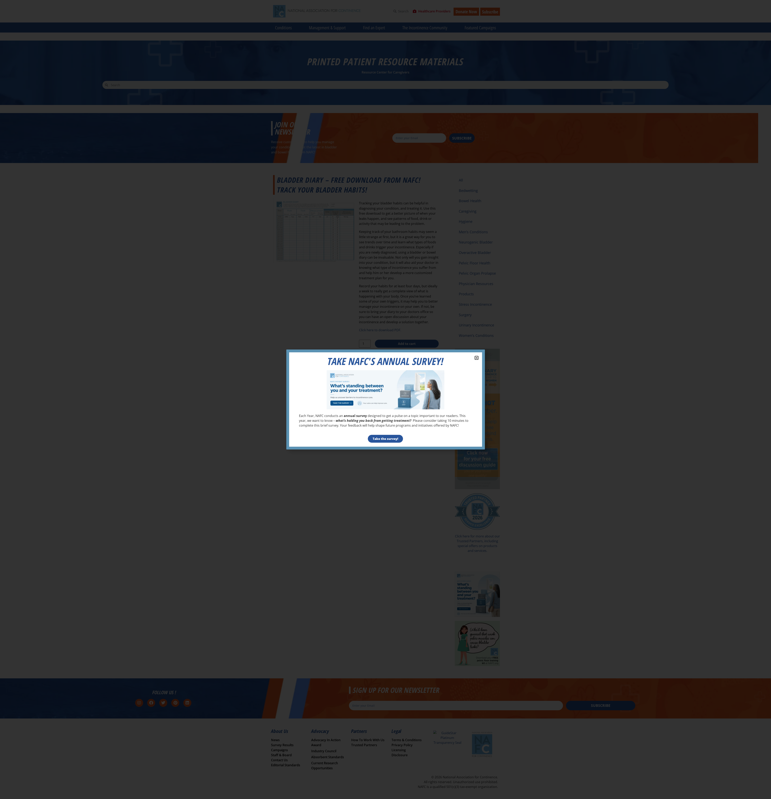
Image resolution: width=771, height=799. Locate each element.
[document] (385, 399)
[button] (476, 357)
